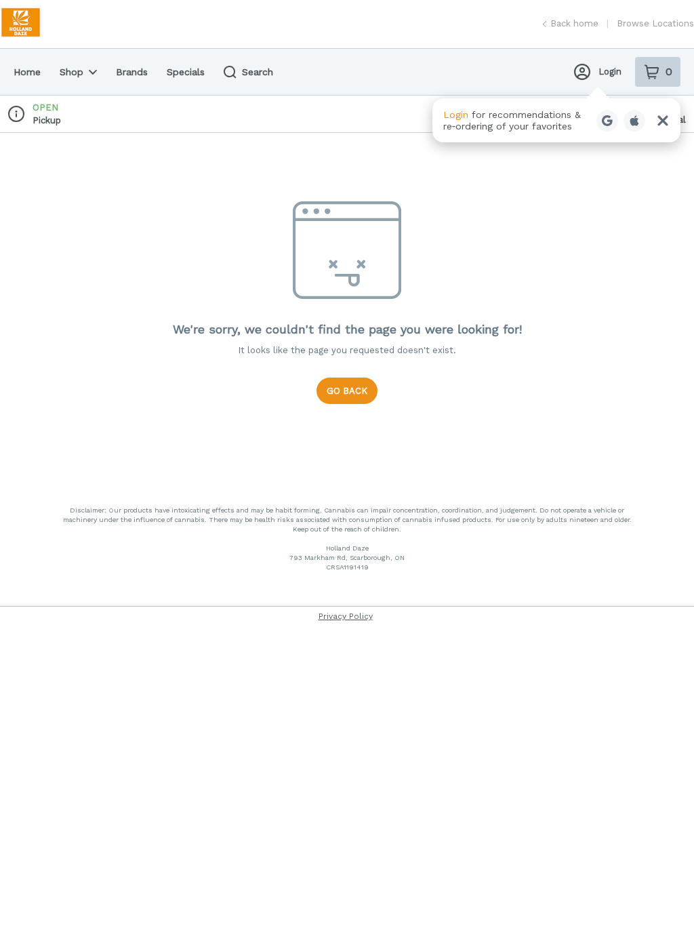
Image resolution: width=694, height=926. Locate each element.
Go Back (347, 391)
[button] (556, 120)
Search (257, 71)
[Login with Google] (607, 121)
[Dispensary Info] (16, 114)
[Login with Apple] (634, 121)
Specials (186, 71)
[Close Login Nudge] (663, 120)
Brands (132, 71)
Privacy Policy (346, 616)
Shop (71, 71)
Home (27, 71)
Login (609, 71)
